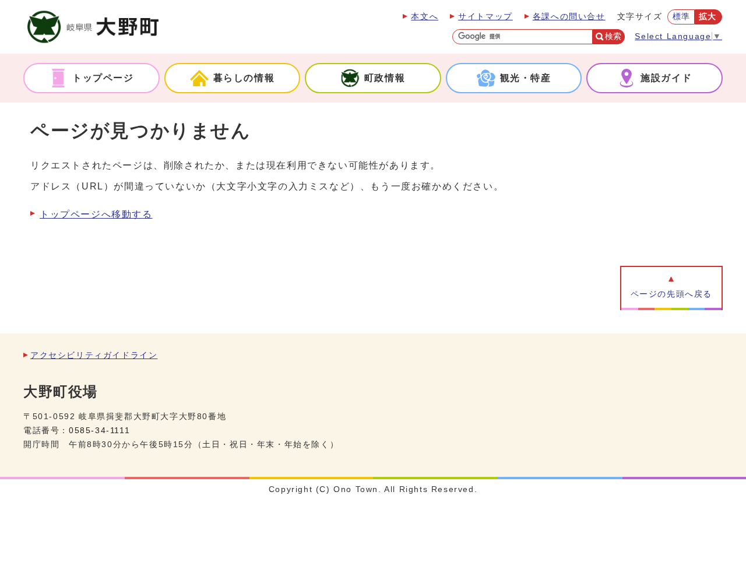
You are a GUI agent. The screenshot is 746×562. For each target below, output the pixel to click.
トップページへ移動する (96, 214)
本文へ (424, 16)
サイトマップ (485, 16)
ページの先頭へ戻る (671, 294)
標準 (682, 16)
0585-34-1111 (99, 430)
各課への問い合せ (569, 16)
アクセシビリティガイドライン (93, 355)
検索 (613, 36)
